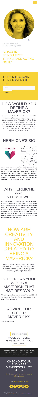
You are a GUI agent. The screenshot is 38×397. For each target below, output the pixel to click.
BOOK (21, 353)
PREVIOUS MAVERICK (19, 334)
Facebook (28, 169)
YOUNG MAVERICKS (11, 353)
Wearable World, (16, 297)
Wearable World (15, 209)
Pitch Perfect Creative (26, 393)
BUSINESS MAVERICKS (10, 351)
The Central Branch (12, 393)
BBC (23, 169)
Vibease (23, 151)
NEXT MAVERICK (18, 344)
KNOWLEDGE (15, 355)
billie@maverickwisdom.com (19, 381)
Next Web (16, 173)
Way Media (32, 161)
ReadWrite (24, 295)
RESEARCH (29, 353)
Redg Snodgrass (20, 207)
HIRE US (24, 355)
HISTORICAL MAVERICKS (27, 351)
